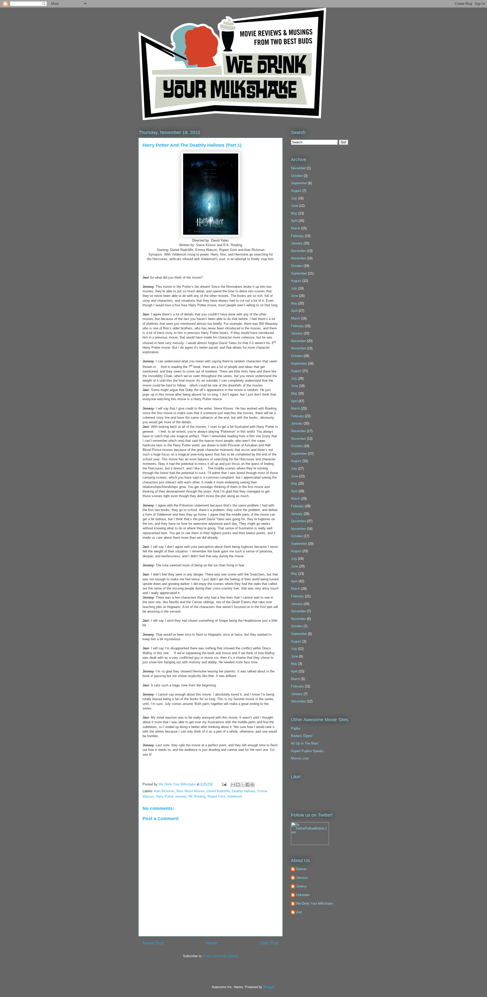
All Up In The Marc (305, 743)
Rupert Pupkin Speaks (307, 751)
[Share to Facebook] (247, 784)
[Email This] (233, 784)
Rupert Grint (216, 796)
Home (211, 943)
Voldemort (234, 796)
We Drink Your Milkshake (178, 784)
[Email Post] (224, 784)
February (297, 236)
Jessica (301, 878)
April (294, 221)
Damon (301, 869)
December (298, 168)
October (297, 176)
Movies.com (300, 758)
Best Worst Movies (191, 791)
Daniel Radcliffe (218, 791)
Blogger (268, 987)
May (294, 213)
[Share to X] (242, 784)
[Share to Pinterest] (252, 784)
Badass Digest (301, 736)
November (298, 258)
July (294, 198)
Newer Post (153, 943)
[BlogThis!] (237, 784)
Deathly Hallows (243, 791)
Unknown (302, 895)
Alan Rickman (164, 791)
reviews (180, 796)
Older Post (269, 943)
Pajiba (295, 728)
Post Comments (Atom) (220, 956)
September (299, 183)
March (295, 228)
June (294, 206)
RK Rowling (196, 796)
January (297, 243)
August (296, 191)
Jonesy (301, 886)
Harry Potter (164, 796)
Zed (299, 912)
